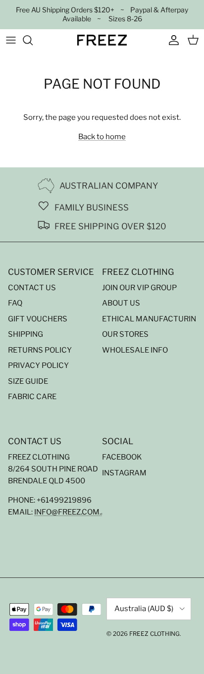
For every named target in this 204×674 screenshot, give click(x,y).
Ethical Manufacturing (152, 318)
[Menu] (11, 40)
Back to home (102, 136)
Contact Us (32, 287)
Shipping (25, 334)
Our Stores (125, 334)
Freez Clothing (154, 633)
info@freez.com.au (72, 512)
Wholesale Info (135, 350)
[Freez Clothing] (102, 40)
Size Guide (28, 381)
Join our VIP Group (139, 287)
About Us (121, 303)
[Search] (33, 40)
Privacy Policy (38, 365)
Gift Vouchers (37, 318)
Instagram (124, 472)
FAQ (15, 303)
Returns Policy (40, 350)
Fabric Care (32, 396)
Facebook (122, 457)
